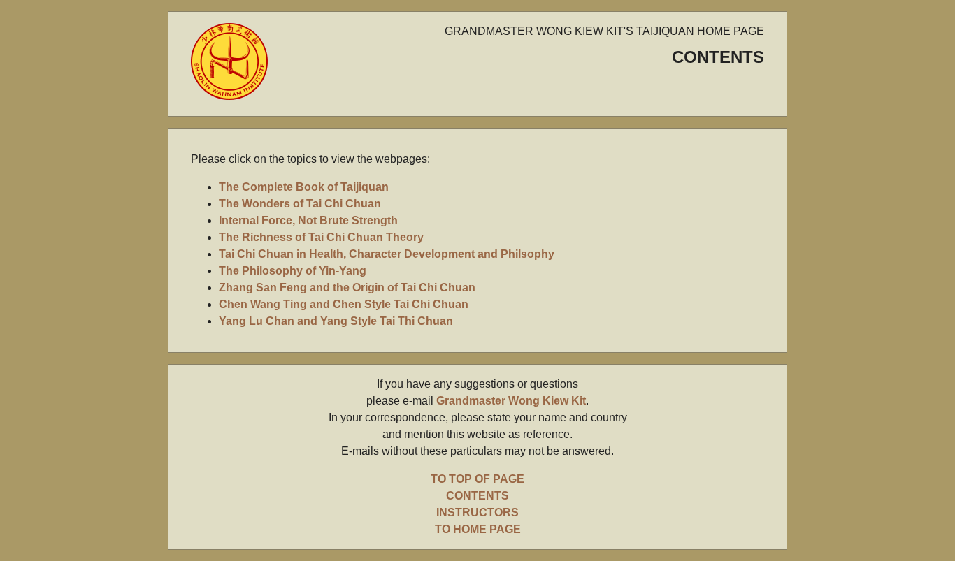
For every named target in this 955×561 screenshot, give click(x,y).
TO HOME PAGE (478, 529)
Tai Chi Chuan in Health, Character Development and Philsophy (386, 254)
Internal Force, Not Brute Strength (308, 220)
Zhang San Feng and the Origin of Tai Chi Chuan (347, 287)
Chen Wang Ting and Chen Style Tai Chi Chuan (343, 304)
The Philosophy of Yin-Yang (292, 271)
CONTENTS (477, 496)
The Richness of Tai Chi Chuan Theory (321, 237)
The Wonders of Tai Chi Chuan (300, 204)
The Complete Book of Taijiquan (304, 187)
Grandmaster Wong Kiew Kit (511, 401)
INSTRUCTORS (477, 512)
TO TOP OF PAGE (477, 479)
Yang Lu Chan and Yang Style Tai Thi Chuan (336, 321)
